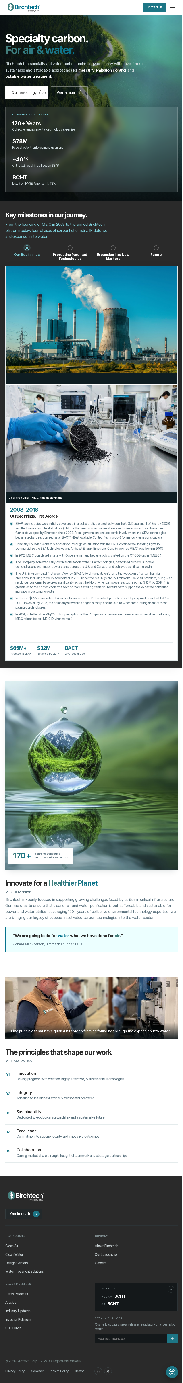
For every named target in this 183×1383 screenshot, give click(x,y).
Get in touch (67, 93)
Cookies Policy (58, 1371)
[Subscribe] (172, 1338)
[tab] (26, 253)
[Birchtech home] (23, 7)
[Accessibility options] (172, 1372)
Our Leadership (106, 1254)
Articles (10, 1302)
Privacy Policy (15, 1371)
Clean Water (14, 1254)
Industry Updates (17, 1311)
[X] (108, 1371)
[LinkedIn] (98, 1371)
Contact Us (154, 7)
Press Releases (16, 1294)
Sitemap (79, 1371)
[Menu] (173, 7)
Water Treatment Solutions (24, 1271)
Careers (100, 1263)
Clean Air (11, 1246)
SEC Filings (13, 1328)
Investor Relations (18, 1319)
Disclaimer (37, 1371)
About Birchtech (106, 1246)
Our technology (24, 93)
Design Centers (16, 1263)
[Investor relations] (171, 1289)
